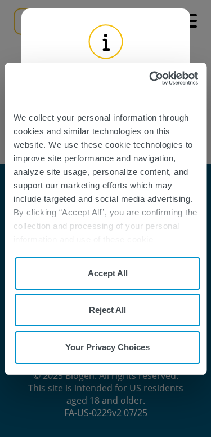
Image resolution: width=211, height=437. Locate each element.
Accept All (108, 273)
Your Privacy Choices (107, 347)
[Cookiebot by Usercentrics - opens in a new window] (150, 78)
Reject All (107, 310)
